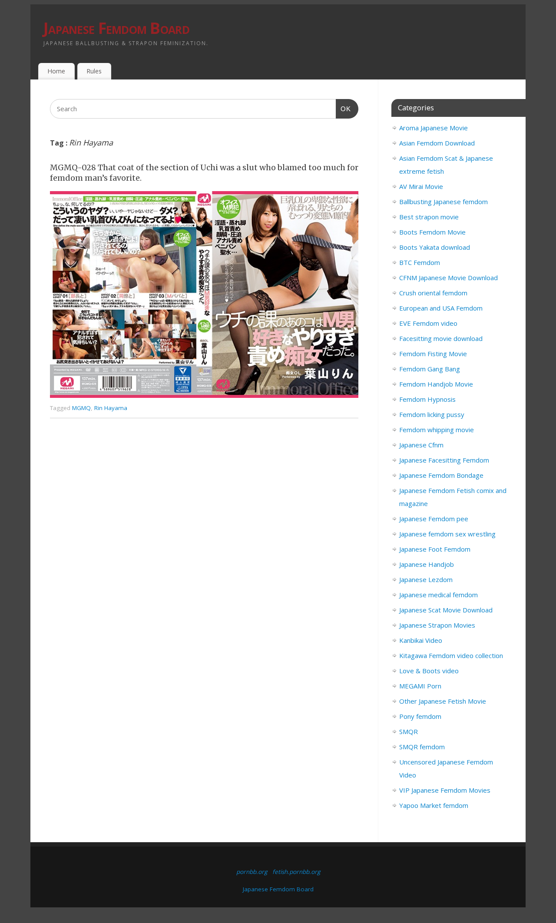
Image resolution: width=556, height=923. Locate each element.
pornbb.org (251, 872)
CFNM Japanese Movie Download (448, 277)
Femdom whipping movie (436, 429)
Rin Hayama (110, 408)
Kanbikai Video (420, 640)
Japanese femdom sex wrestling (447, 533)
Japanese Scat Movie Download (446, 609)
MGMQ (81, 408)
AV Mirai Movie (421, 186)
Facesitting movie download (441, 338)
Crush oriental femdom (433, 292)
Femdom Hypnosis (427, 399)
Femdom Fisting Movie (433, 353)
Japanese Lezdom (426, 579)
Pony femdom (420, 716)
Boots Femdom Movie (432, 232)
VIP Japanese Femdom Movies (444, 790)
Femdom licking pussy (431, 414)
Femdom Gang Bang (429, 368)
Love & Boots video (429, 670)
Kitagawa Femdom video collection (451, 655)
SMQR (408, 731)
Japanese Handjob (426, 564)
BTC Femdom (419, 262)
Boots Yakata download (434, 247)
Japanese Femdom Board (116, 28)
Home (56, 71)
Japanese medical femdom (438, 594)
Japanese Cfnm (421, 444)
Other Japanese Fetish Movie (442, 701)
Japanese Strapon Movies (437, 625)
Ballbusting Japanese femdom (443, 201)
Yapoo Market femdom (433, 805)
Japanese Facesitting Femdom (444, 460)
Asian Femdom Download (437, 143)
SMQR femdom (422, 746)
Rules (94, 71)
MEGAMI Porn (420, 685)
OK (343, 108)
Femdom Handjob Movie (436, 384)
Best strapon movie (429, 216)
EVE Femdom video (428, 323)
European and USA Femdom (441, 308)
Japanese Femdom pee (433, 518)
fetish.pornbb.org (296, 872)
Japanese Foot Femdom (434, 549)
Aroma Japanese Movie (433, 127)
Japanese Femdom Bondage (441, 475)
